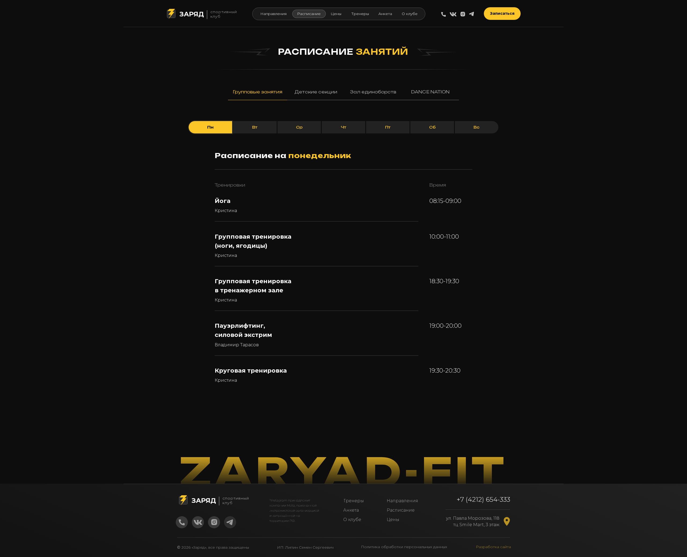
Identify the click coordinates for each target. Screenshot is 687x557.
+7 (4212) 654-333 (483, 499)
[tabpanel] (343, 131)
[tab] (257, 94)
